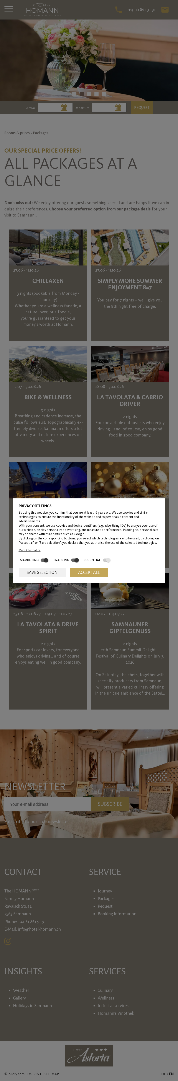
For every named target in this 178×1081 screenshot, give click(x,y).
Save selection (42, 572)
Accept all (89, 572)
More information (30, 550)
